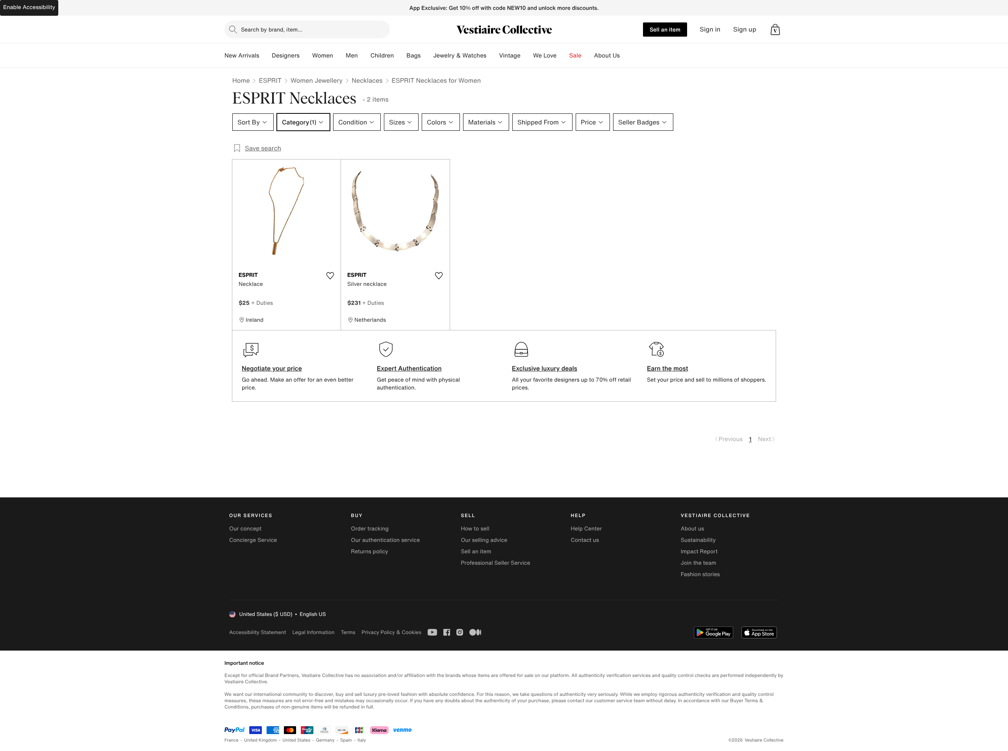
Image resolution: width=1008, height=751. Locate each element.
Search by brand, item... (271, 29)
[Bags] (427, 55)
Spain (346, 740)
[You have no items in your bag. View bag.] (775, 29)
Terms (348, 632)
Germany (325, 740)
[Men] (364, 55)
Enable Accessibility (29, 7)
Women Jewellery (317, 80)
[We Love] (563, 55)
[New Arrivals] (265, 55)
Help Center (586, 529)
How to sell (475, 529)
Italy (362, 740)
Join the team (698, 563)
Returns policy (369, 551)
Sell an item (665, 29)
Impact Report (699, 551)
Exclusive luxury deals (544, 368)
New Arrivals (241, 55)
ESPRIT (270, 80)
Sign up (744, 29)
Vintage (509, 55)
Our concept (245, 529)
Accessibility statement (257, 632)
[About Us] (626, 55)
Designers (286, 55)
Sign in (710, 29)
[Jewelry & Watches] (492, 55)
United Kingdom (260, 740)
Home (241, 80)
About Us (607, 55)
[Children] (400, 55)
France (231, 740)
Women (322, 55)
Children (382, 55)
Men (352, 55)
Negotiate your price (272, 368)
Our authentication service (385, 540)
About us (692, 529)
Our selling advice (484, 540)
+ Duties (262, 303)
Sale (575, 55)
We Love (545, 55)
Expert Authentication (409, 368)
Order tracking (370, 529)
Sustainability (698, 540)
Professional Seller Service (495, 563)
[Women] (339, 55)
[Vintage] (527, 55)
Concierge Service (253, 540)
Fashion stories (700, 574)
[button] (775, 29)
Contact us (585, 540)
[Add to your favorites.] (330, 275)
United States (297, 740)
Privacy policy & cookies (391, 632)
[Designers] (306, 55)
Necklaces (367, 80)
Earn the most (667, 368)
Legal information (313, 632)
